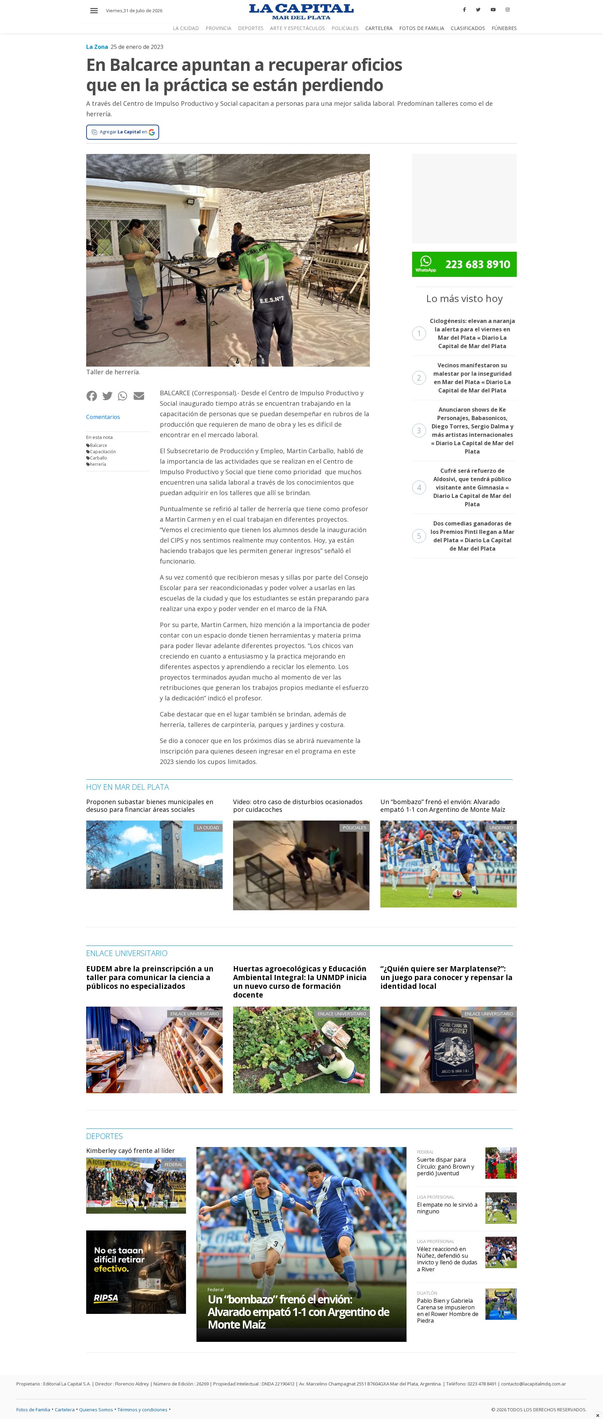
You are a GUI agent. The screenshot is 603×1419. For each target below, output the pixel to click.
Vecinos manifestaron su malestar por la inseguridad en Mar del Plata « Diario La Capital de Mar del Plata (464, 377)
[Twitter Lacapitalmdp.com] (478, 9)
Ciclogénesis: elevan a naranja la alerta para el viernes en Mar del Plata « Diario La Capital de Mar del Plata (466, 333)
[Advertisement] (464, 197)
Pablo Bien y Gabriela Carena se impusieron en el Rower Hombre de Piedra (447, 1311)
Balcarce (98, 445)
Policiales (345, 28)
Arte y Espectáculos (297, 28)
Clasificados (468, 28)
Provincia (218, 28)
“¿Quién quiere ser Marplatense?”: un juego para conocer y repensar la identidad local (446, 977)
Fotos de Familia (421, 28)
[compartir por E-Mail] (141, 396)
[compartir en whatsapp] (125, 396)
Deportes (250, 28)
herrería (98, 464)
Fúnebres (504, 28)
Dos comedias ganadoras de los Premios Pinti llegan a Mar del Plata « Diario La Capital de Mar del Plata (465, 536)
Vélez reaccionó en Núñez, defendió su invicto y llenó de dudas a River (447, 1259)
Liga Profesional (435, 1197)
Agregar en (123, 131)
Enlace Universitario (195, 1013)
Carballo (98, 458)
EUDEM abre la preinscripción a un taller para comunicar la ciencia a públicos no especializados (150, 977)
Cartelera (379, 28)
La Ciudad (186, 28)
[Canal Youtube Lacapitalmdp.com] (493, 9)
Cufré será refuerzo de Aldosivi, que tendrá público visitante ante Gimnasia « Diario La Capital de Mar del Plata (464, 487)
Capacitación (103, 452)
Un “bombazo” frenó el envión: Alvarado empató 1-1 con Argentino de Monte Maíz (442, 805)
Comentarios (103, 417)
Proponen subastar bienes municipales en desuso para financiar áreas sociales (149, 805)
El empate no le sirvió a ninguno (447, 1208)
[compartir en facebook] (94, 396)
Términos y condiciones (143, 1409)
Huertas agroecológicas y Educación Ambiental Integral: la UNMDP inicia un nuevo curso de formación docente (300, 982)
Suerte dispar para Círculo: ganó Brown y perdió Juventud (445, 1166)
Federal (174, 1164)
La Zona (97, 47)
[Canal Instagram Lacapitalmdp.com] (507, 9)
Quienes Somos (96, 1409)
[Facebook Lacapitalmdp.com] (465, 9)
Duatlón (427, 1293)
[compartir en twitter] (110, 396)
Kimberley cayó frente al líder (130, 1150)
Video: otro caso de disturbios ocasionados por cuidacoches (298, 805)
